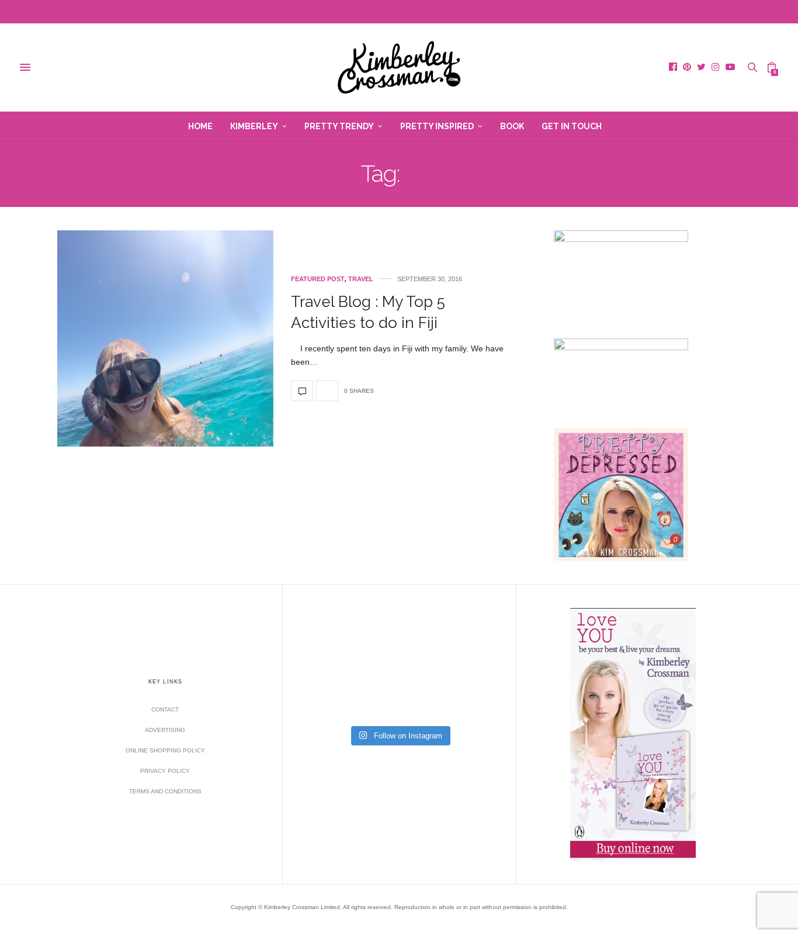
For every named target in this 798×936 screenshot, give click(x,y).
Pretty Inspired (437, 126)
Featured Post (318, 279)
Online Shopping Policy (165, 750)
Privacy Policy (165, 771)
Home (200, 126)
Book (512, 126)
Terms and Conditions (165, 791)
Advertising (165, 730)
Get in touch (572, 126)
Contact (165, 709)
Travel (360, 279)
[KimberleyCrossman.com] (399, 67)
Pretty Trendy (339, 126)
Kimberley (254, 126)
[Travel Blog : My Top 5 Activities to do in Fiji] (165, 338)
